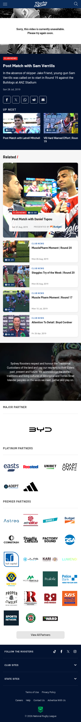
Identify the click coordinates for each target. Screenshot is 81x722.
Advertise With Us (57, 700)
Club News (10, 58)
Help (28, 700)
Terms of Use (32, 692)
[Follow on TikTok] (54, 651)
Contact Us (39, 700)
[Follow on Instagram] (74, 651)
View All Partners (40, 635)
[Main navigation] (5, 4)
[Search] (76, 4)
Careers (19, 700)
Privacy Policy (49, 692)
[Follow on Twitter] (68, 651)
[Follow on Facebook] (61, 651)
